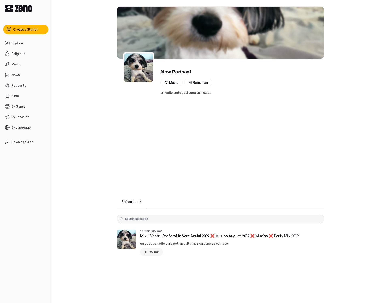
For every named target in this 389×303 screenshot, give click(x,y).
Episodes (131, 201)
